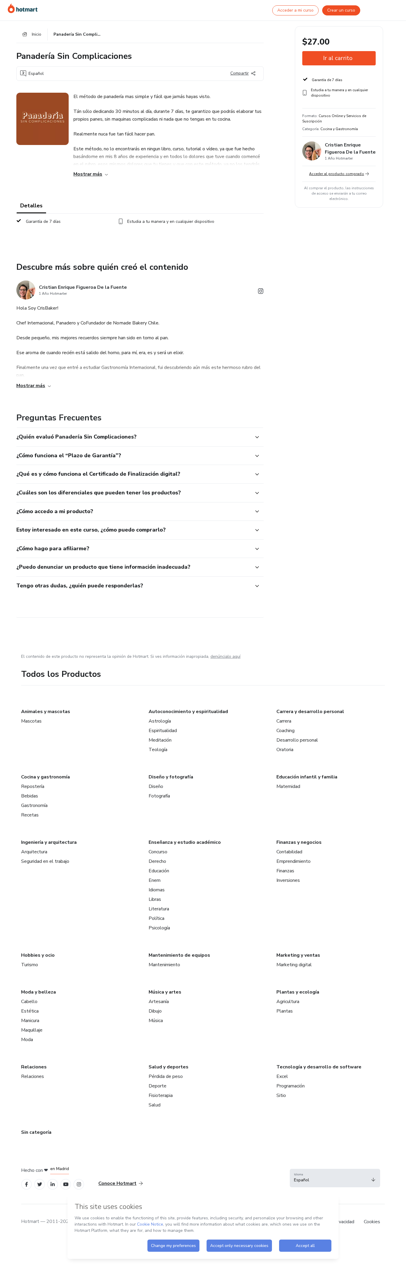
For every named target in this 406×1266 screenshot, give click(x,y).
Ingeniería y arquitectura (49, 842)
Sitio (281, 1095)
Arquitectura (34, 852)
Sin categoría (36, 1132)
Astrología (160, 721)
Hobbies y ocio (38, 955)
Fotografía (159, 796)
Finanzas (285, 871)
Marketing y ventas (298, 955)
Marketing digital (294, 964)
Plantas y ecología (297, 992)
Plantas (284, 1011)
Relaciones (34, 1067)
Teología (158, 749)
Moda (27, 1039)
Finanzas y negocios (299, 842)
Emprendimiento (293, 861)
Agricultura (287, 1001)
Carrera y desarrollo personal (310, 711)
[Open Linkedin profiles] (52, 1184)
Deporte (157, 1086)
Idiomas (157, 890)
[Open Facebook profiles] (26, 1184)
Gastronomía (34, 805)
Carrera (283, 721)
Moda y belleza (38, 992)
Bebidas (29, 796)
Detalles (31, 205)
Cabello (29, 1001)
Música (156, 1020)
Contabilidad (289, 852)
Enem (154, 880)
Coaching (285, 730)
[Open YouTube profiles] (65, 1184)
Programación (290, 1086)
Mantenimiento (164, 964)
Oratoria (284, 749)
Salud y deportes (168, 1067)
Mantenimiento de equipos (179, 955)
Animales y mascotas (45, 711)
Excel (282, 1076)
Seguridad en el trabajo (45, 861)
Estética (30, 1011)
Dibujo (155, 1011)
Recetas (30, 815)
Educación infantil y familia (306, 777)
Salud (154, 1105)
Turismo (29, 964)
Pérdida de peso (166, 1076)
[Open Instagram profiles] (79, 1184)
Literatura (159, 909)
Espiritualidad (163, 730)
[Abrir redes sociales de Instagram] (261, 292)
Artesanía (159, 1001)
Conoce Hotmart (117, 1183)
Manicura (30, 1020)
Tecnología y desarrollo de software (318, 1067)
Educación (159, 871)
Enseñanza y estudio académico (185, 842)
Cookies (372, 1221)
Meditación (160, 740)
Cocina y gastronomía (45, 777)
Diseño (156, 786)
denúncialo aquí (225, 656)
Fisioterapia (161, 1095)
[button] (133, 437)
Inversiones (288, 880)
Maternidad (288, 786)
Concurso (158, 852)
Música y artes (165, 992)
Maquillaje (32, 1030)
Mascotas (31, 721)
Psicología (159, 928)
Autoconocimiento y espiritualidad (188, 711)
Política (156, 918)
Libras (155, 899)
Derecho (157, 861)
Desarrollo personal (297, 740)
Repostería (32, 786)
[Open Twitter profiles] (39, 1184)
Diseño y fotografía (171, 777)
